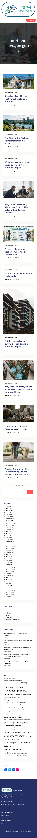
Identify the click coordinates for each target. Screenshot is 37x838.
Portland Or (8, 702)
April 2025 (9, 537)
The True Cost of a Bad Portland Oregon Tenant (16, 427)
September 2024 (10, 550)
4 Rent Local (7, 678)
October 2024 (10, 548)
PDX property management (11, 700)
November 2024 (10, 547)
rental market (29, 736)
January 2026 (10, 520)
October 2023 (10, 571)
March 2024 (9, 562)
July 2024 (8, 554)
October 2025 (10, 526)
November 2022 (10, 592)
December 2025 (10, 522)
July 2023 (8, 577)
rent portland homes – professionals (19, 753)
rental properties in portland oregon (17, 744)
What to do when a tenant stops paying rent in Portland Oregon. (17, 165)
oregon (12, 697)
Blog (7, 612)
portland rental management (11, 719)
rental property (12, 749)
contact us (31, 20)
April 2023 (9, 583)
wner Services (7, 812)
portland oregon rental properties (11, 711)
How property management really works (18, 274)
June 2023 (9, 579)
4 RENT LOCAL (17, 790)
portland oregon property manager (14, 709)
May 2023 (8, 581)
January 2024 (10, 566)
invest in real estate (8, 685)
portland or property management (11, 713)
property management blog (14, 725)
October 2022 (10, 594)
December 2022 (10, 591)
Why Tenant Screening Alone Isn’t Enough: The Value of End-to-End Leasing (16, 208)
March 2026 (9, 516)
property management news (11, 729)
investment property (15, 690)
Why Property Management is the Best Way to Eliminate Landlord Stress (18, 389)
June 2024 (9, 556)
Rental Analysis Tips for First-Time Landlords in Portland (16, 99)
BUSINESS (8, 614)
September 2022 (10, 596)
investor (19, 694)
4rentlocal (14, 678)
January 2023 (10, 589)
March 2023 (9, 585)
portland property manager (13, 717)
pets (21, 700)
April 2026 (9, 514)
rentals (7, 753)
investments (9, 694)
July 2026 (8, 508)
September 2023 (10, 573)
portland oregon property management (17, 705)
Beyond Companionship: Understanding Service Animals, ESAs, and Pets (17, 472)
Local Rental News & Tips (11, 92)
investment (15, 685)
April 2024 (9, 560)
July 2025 (8, 531)
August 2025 (9, 529)
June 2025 (9, 533)
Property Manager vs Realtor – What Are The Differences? (16, 252)
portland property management (14, 715)
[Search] (30, 492)
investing (24, 683)
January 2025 (10, 543)
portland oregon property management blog (13, 707)
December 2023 (10, 568)
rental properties (11, 739)
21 (16, 485)
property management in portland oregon (14, 727)
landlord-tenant (27, 694)
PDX (17, 697)
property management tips (17, 732)
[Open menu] (21, 20)
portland (25, 700)
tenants (15, 755)
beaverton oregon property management (13, 680)
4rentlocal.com (10, 610)
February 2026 (10, 518)
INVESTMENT (9, 617)
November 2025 (10, 524)
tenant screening (21, 755)
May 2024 (9, 558)
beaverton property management (12, 683)
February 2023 (10, 587)
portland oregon (20, 702)
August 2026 (9, 506)
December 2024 (10, 545)
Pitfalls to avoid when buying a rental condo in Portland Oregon (16, 344)
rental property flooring (26, 750)
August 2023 (9, 575)
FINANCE (8, 615)
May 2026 (9, 512)
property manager (14, 736)
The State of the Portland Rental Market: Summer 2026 (17, 141)
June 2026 (9, 510)
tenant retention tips (8, 755)
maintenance (7, 697)
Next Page (21, 485)
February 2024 (10, 564)
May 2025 (9, 535)
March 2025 (9, 539)
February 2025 (10, 541)
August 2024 (9, 552)
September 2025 (10, 527)
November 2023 (10, 570)
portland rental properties (24, 719)
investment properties (13, 687)
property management (17, 722)
